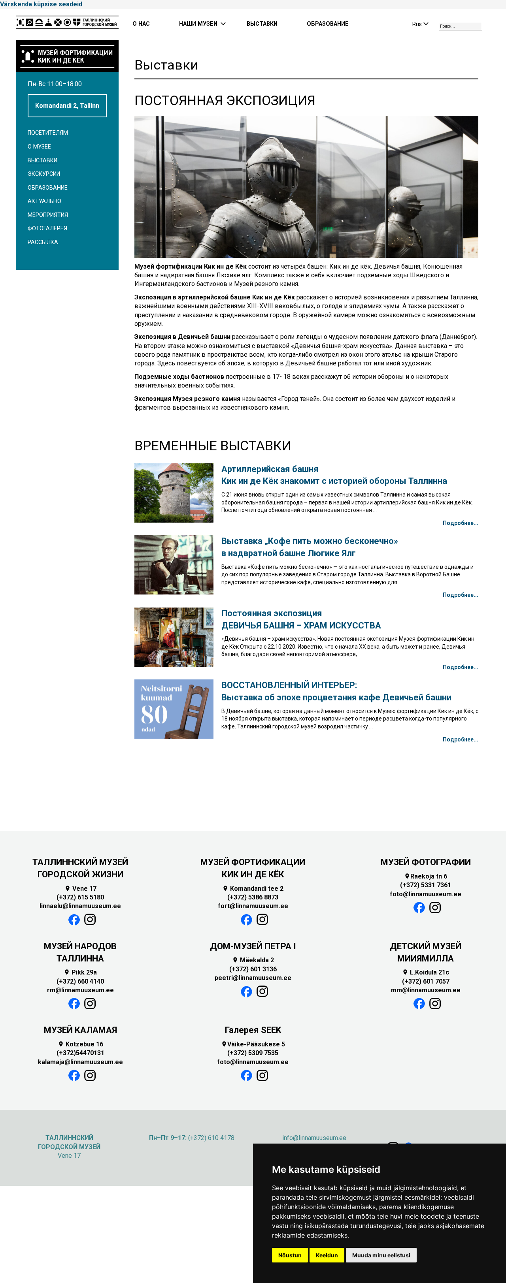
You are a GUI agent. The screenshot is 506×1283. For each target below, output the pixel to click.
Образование (48, 187)
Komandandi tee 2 (252, 888)
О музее (39, 146)
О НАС (141, 24)
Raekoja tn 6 (425, 876)
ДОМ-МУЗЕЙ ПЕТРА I (253, 946)
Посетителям (48, 133)
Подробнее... (460, 523)
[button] (146, 329)
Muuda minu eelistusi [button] (381, 1255)
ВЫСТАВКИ (262, 24)
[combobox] (460, 26)
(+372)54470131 (80, 1053)
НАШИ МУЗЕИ (198, 24)
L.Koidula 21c (425, 972)
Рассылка (43, 242)
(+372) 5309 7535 (252, 1053)
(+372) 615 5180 (80, 897)
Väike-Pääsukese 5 (253, 1044)
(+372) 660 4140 (80, 981)
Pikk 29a (80, 972)
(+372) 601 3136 (253, 969)
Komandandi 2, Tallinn (67, 105)
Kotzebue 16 (80, 1044)
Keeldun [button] (327, 1255)
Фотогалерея (47, 228)
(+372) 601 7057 (425, 981)
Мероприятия (48, 215)
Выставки (42, 160)
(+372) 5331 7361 (425, 885)
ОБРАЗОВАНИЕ (328, 24)
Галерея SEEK (253, 1030)
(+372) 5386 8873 (252, 897)
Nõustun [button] (290, 1255)
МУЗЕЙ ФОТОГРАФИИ (426, 862)
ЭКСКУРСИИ (44, 174)
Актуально (44, 201)
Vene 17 (80, 888)
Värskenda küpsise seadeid (41, 4)
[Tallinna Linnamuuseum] (67, 24)
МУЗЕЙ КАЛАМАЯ (80, 1030)
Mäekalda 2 (253, 960)
